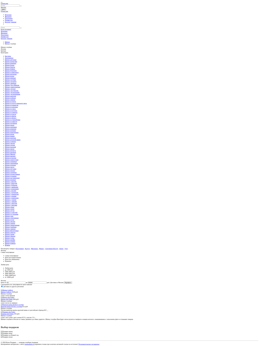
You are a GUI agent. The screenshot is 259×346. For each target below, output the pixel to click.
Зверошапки (9, 58)
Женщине (8, 16)
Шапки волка (9, 76)
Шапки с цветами (11, 205)
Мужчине (8, 15)
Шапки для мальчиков (12, 94)
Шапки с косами (10, 191)
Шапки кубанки (10, 141)
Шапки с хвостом (11, 203)
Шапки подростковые (12, 174)
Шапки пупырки (10, 176)
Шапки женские (10, 96)
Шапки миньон (10, 156)
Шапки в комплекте (12, 72)
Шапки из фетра (10, 116)
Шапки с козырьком (12, 189)
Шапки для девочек (11, 91)
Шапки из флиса (10, 118)
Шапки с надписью (11, 192)
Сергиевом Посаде (51, 249)
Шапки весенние (11, 74)
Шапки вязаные (10, 78)
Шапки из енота (10, 101)
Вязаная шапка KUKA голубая (11, 306)
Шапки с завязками (11, 187)
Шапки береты (10, 67)
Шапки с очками (10, 196)
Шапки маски (9, 149)
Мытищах (34, 249)
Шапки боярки (10, 69)
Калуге (27, 249)
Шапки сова (9, 216)
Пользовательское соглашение (88, 344)
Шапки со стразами (11, 214)
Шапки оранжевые (11, 163)
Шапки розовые (10, 180)
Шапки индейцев (11, 123)
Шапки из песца (10, 114)
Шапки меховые (10, 152)
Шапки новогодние (11, 160)
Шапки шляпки (10, 243)
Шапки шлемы (10, 241)
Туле (66, 249)
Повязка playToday (7, 314)
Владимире (20, 249)
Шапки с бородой (11, 183)
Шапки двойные (10, 83)
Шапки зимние (10, 100)
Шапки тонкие (10, 223)
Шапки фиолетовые (12, 231)
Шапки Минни (10, 154)
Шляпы (7, 245)
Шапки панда (9, 167)
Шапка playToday (7, 299)
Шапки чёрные (10, 236)
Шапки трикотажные (12, 225)
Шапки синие (9, 209)
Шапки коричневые (12, 132)
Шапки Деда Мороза (12, 85)
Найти (3, 9)
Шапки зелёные (10, 98)
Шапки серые (9, 207)
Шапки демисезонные (12, 87)
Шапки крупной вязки (12, 140)
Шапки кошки (10, 136)
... (47, 310)
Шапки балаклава (11, 61)
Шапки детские (10, 89)
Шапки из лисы (10, 109)
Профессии (9, 20)
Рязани (41, 249)
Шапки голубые (10, 80)
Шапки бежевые (10, 63)
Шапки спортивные (12, 218)
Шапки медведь (10, 151)
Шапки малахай (10, 147)
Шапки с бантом (10, 181)
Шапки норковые (11, 161)
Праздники (9, 18)
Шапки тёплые (10, 221)
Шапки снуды (9, 211)
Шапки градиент (10, 81)
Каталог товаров (10, 22)
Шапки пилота (10, 171)
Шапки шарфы (10, 240)
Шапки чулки (9, 238)
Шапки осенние (10, 165)
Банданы (8, 56)
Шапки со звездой (11, 212)
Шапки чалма (9, 234)
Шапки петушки (10, 169)
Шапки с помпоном (12, 198)
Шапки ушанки (10, 229)
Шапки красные (10, 138)
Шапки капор (9, 125)
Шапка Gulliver (6, 292)
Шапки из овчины (11, 112)
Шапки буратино (11, 71)
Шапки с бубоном (11, 185)
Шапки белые (9, 65)
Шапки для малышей (12, 92)
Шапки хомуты (10, 232)
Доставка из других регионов (13, 286)
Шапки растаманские (12, 178)
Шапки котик (9, 134)
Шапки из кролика (11, 107)
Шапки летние (10, 145)
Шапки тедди (9, 220)
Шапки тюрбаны (10, 227)
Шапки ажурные (10, 60)
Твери (61, 249)
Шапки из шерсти (11, 121)
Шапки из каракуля (11, 105)
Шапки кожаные (10, 129)
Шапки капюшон (11, 127)
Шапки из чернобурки (12, 120)
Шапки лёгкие (10, 143)
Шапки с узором (10, 200)
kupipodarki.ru (29, 344)
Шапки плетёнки (11, 172)
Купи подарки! (6, 29)
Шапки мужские (10, 158)
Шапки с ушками (11, 201)
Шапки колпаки (10, 131)
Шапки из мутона (11, 111)
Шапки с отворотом (12, 194)
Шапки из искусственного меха (16, 103)
